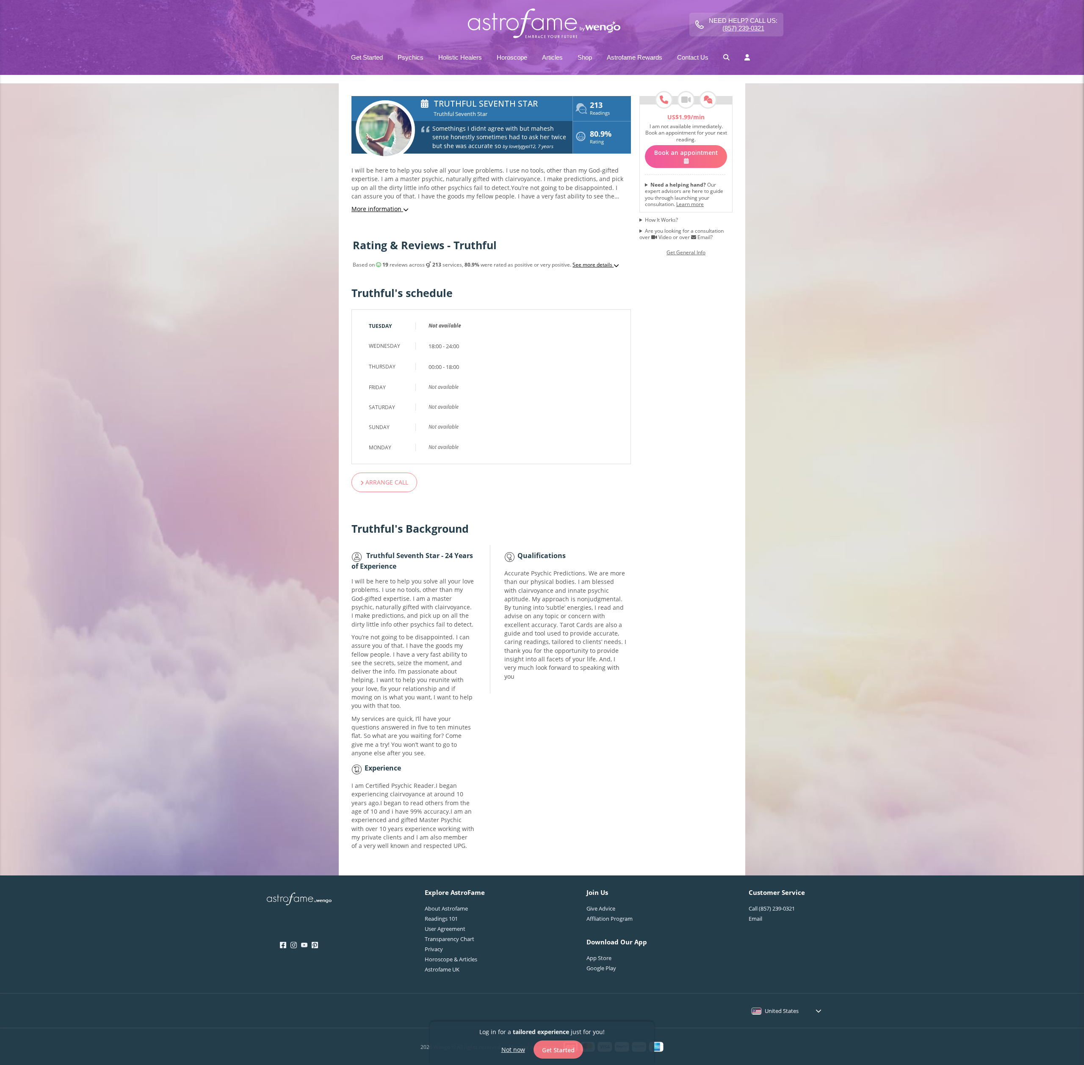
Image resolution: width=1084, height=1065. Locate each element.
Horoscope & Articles (451, 959)
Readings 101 (441, 918)
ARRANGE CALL (386, 482)
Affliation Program (609, 918)
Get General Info (685, 252)
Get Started (558, 1050)
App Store (598, 958)
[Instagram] (293, 945)
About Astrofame (446, 908)
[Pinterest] (315, 945)
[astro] (542, 24)
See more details (593, 264)
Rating (600, 138)
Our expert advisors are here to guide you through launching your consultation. (684, 195)
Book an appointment (686, 153)
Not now (513, 1049)
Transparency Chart (449, 939)
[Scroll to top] (1067, 1010)
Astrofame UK (442, 969)
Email (755, 918)
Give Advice (600, 908)
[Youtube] (304, 945)
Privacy (434, 949)
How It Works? (661, 220)
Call (772, 908)
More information (377, 209)
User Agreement (445, 929)
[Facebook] (283, 945)
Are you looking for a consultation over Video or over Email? (681, 234)
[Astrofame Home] (299, 900)
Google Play (601, 968)
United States (782, 1011)
